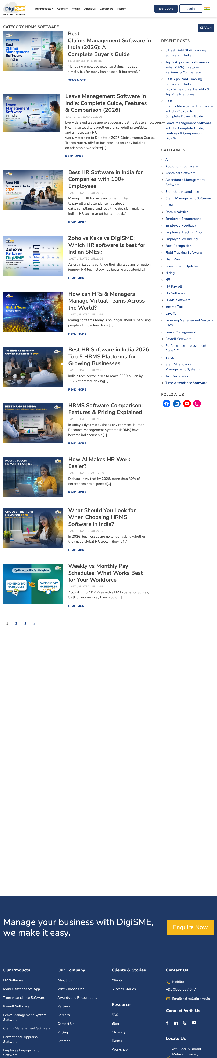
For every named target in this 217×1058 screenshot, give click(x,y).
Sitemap (63, 1041)
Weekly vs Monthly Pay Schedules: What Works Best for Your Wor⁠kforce (105, 572)
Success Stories (124, 989)
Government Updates (182, 266)
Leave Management (180, 332)
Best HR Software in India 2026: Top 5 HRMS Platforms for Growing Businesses (109, 356)
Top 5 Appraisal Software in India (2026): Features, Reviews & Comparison (187, 67)
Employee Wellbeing (181, 239)
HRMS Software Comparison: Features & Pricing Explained (105, 409)
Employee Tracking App (183, 232)
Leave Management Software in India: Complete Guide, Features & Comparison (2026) (106, 103)
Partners (64, 1006)
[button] (208, 8)
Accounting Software (181, 166)
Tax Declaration (177, 376)
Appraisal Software (180, 173)
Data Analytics (176, 212)
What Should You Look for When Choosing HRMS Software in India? (102, 517)
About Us (90, 8)
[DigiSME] (14, 9)
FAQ (115, 1015)
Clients (117, 980)
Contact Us (106, 8)
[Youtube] (194, 1022)
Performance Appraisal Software (21, 1039)
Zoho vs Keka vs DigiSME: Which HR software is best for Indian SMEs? (106, 245)
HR (167, 279)
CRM (169, 205)
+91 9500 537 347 (181, 989)
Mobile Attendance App (21, 989)
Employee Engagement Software (21, 1052)
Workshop (120, 1049)
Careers (63, 1015)
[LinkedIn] (176, 1022)
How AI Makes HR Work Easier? (99, 463)
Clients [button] (61, 8)
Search (206, 28)
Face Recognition (178, 246)
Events (117, 1041)
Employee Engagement (183, 218)
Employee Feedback (180, 225)
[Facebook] (167, 1022)
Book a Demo (166, 8)
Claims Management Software (27, 1028)
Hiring (170, 273)
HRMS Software (178, 300)
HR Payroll (173, 286)
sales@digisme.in (196, 998)
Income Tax (174, 306)
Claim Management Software (188, 198)
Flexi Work (173, 259)
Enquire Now (190, 927)
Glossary (118, 1032)
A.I (167, 159)
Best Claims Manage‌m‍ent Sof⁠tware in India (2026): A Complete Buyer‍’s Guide (109, 44)
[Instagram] (185, 1022)
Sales (169, 357)
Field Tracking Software (183, 252)
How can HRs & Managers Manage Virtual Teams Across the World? (106, 300)
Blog (115, 1023)
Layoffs (171, 313)
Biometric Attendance (182, 191)
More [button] (120, 8)
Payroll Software (178, 339)
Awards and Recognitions (77, 997)
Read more (77, 80)
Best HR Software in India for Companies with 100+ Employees (105, 179)
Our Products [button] (43, 8)
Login (191, 9)
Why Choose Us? (70, 989)
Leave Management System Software (24, 1017)
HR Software (175, 293)
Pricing (76, 8)
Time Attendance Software (186, 383)
